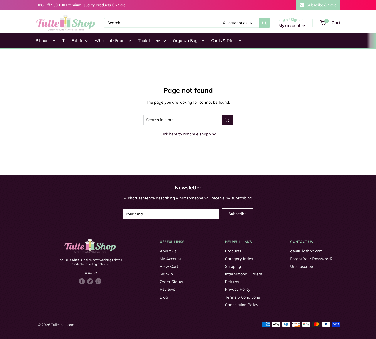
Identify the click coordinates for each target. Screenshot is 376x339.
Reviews (167, 289)
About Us (168, 250)
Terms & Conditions (242, 297)
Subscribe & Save (321, 5)
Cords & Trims (224, 40)
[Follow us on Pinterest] (98, 281)
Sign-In (166, 274)
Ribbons (43, 40)
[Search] (264, 23)
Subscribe (237, 213)
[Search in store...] (227, 120)
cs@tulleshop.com (306, 250)
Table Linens (149, 40)
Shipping (233, 266)
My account (290, 25)
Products (233, 250)
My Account (170, 258)
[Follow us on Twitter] (90, 281)
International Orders (243, 274)
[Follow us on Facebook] (82, 281)
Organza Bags (186, 40)
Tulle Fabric (72, 40)
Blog (164, 297)
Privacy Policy (237, 289)
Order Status (171, 281)
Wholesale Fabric (110, 40)
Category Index (239, 258)
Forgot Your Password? (311, 258)
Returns (232, 281)
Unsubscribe (301, 266)
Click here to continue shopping (188, 134)
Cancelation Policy (241, 304)
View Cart (169, 266)
